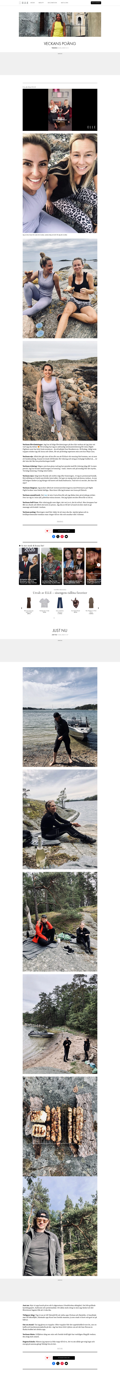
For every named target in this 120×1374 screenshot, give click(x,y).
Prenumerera (96, 2)
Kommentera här (64, 531)
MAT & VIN (64, 3)
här (45, 495)
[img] (48, 531)
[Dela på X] (57, 536)
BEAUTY (41, 3)
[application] (60, 110)
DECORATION (52, 3)
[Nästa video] (98, 565)
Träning (54, 48)
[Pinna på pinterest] (62, 536)
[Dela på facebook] (53, 536)
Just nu (54, 635)
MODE (32, 3)
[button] (29, 566)
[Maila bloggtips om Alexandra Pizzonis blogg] (66, 536)
